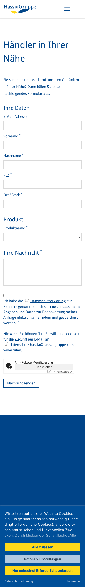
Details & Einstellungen (42, 559)
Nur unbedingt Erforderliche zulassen (42, 570)
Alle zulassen (42, 547)
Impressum (73, 581)
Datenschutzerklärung (19, 581)
